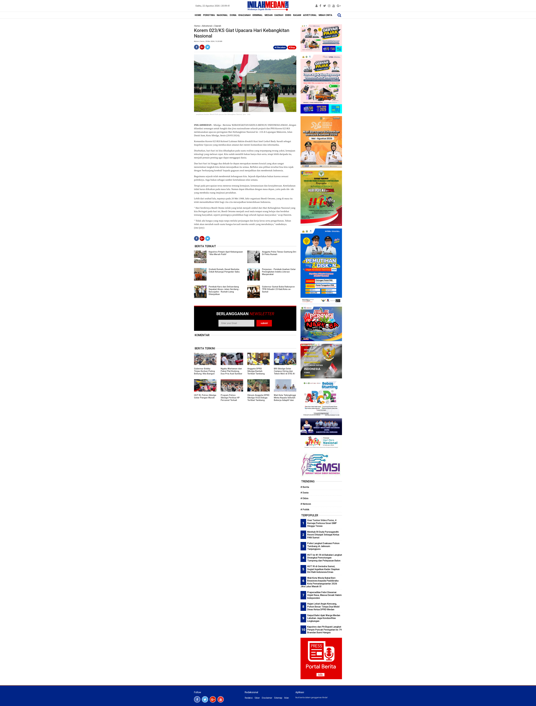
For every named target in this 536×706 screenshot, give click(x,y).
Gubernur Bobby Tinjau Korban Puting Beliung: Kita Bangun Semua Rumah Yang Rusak (204, 373)
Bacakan (281, 47)
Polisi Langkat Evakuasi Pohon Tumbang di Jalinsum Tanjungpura (323, 546)
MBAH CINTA (325, 15)
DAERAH (278, 15)
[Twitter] (207, 47)
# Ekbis (304, 498)
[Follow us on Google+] (213, 699)
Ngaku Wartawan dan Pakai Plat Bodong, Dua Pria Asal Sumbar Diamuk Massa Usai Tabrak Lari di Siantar (231, 373)
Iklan (286, 698)
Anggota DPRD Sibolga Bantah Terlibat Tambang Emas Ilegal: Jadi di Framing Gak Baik (256, 373)
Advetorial (207, 26)
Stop (292, 47)
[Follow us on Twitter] (205, 699)
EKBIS (288, 15)
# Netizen (306, 503)
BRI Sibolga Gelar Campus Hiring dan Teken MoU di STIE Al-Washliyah (284, 372)
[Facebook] (196, 47)
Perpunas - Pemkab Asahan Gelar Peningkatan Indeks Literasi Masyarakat (279, 272)
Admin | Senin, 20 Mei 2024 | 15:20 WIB (208, 41)
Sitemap (278, 698)
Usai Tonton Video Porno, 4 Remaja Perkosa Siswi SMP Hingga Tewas (322, 523)
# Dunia (304, 492)
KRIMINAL (258, 15)
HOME (198, 15)
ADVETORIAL (310, 15)
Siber (257, 698)
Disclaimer (267, 698)
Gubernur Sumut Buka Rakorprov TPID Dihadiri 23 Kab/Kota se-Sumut (278, 289)
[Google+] (202, 47)
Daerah (217, 26)
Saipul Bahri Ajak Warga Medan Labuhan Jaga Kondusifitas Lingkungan (323, 618)
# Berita (305, 487)
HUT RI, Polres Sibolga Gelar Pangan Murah (205, 396)
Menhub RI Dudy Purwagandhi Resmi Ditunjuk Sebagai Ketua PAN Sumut (323, 534)
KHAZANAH (244, 15)
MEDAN (268, 15)
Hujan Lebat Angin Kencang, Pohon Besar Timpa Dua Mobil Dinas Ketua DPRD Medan (323, 606)
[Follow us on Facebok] (197, 699)
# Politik (305, 509)
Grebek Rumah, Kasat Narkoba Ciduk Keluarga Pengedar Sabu (224, 270)
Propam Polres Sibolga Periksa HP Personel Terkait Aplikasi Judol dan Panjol (230, 400)
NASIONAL (222, 15)
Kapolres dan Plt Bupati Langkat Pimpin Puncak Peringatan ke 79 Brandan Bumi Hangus (324, 629)
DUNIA (233, 15)
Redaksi (249, 698)
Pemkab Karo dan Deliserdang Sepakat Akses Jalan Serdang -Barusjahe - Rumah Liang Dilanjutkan (224, 290)
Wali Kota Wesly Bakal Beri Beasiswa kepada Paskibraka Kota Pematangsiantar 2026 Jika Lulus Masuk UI (319, 582)
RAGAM (297, 15)
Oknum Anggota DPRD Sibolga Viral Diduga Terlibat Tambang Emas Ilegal (258, 399)
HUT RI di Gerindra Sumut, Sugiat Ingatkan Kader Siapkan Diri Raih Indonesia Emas (323, 569)
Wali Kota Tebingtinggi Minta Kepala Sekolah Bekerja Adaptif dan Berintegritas (285, 399)
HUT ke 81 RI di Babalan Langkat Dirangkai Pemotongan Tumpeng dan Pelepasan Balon (324, 557)
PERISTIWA (209, 15)
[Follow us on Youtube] (220, 699)
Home (197, 26)
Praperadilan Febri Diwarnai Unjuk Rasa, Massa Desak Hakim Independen (324, 595)
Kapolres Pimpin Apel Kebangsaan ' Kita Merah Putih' (226, 253)
